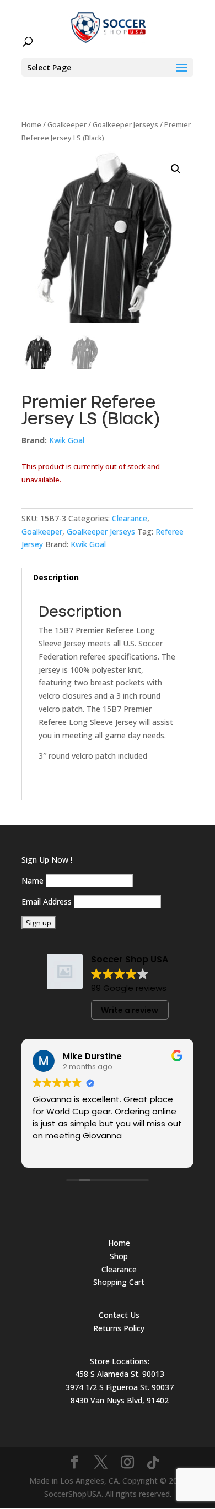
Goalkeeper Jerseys (125, 124)
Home (31, 124)
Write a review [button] (129, 1010)
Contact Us (119, 1315)
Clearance (129, 518)
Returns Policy (118, 1328)
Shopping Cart (118, 1282)
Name (33, 880)
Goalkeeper (67, 124)
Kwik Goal (66, 440)
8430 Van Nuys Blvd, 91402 (120, 1400)
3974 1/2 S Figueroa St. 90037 (120, 1387)
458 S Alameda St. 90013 (119, 1374)
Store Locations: (119, 1361)
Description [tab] (56, 577)
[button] (176, 169)
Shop (119, 1256)
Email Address (47, 901)
